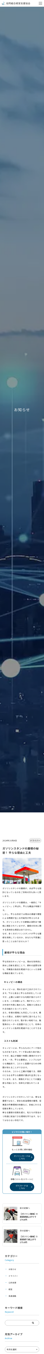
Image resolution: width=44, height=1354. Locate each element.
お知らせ (12, 1269)
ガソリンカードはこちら (22, 1157)
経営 (10, 1289)
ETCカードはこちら (22, 1187)
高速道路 (12, 1296)
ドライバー (35, 840)
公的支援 (12, 1282)
